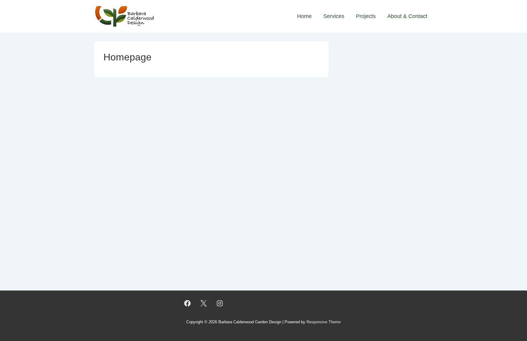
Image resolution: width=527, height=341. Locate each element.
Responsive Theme (324, 322)
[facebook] (187, 303)
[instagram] (220, 303)
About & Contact (407, 16)
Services (333, 16)
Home (304, 16)
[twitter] (204, 303)
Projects (366, 16)
